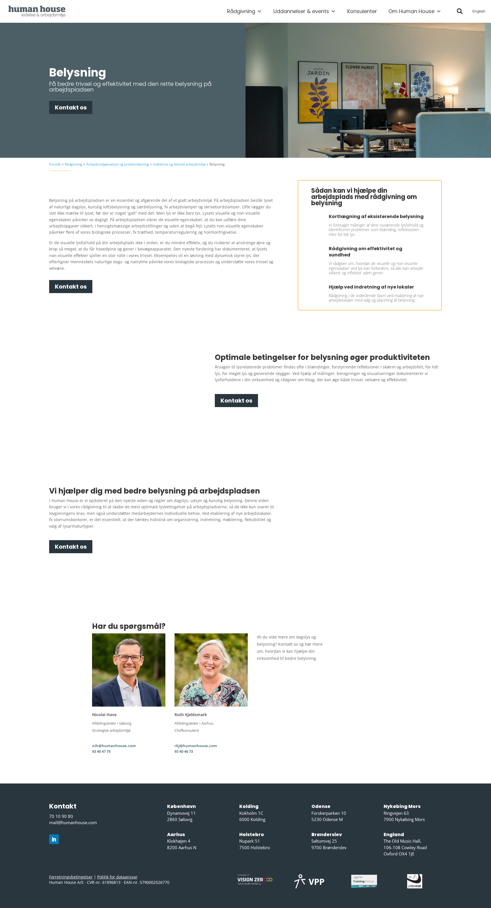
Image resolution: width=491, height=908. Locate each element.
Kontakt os (71, 107)
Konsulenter (362, 11)
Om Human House (411, 11)
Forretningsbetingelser (71, 877)
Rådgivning (241, 11)
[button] (460, 11)
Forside (55, 164)
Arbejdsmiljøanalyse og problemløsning (117, 164)
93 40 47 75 (101, 751)
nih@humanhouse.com (114, 745)
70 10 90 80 (61, 816)
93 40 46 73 (183, 751)
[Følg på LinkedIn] (54, 839)
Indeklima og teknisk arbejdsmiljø (179, 164)
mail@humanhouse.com (73, 822)
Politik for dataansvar (117, 877)
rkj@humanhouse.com (195, 745)
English (479, 11)
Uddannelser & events (301, 11)
